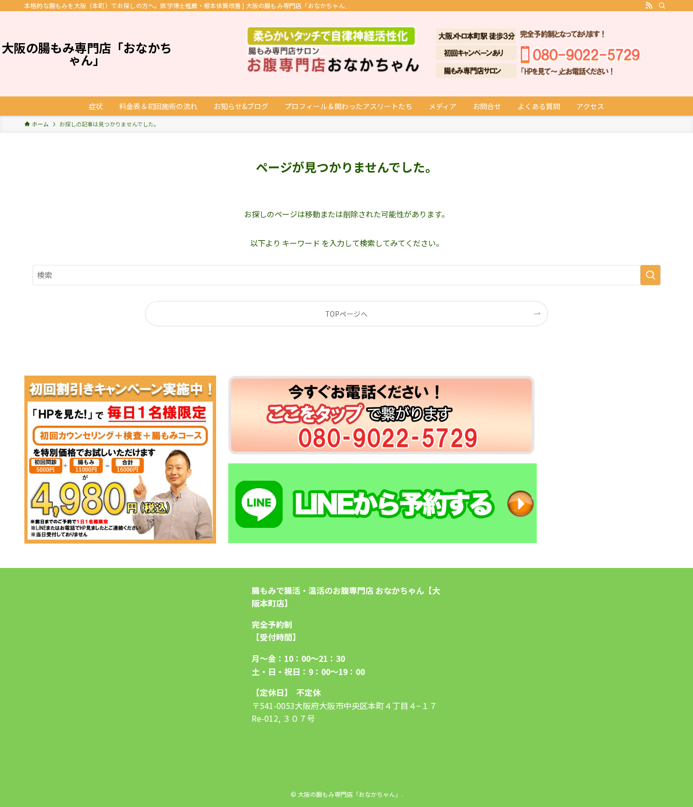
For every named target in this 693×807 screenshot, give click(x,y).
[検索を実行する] (650, 275)
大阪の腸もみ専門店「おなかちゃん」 (87, 54)
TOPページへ (346, 314)
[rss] (648, 5)
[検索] (662, 5)
